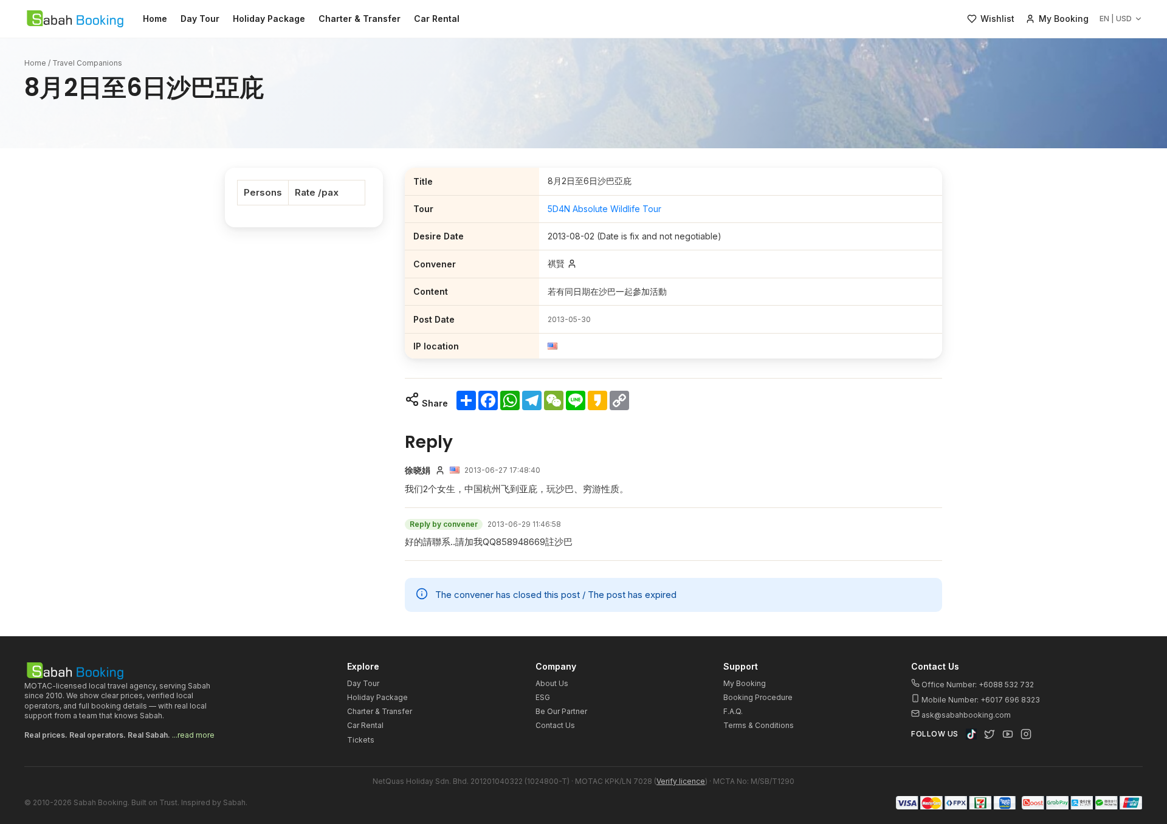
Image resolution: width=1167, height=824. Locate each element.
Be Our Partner (561, 711)
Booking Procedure (758, 697)
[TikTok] (971, 734)
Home (155, 18)
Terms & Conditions (758, 725)
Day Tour (200, 18)
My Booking (744, 683)
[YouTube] (1007, 734)
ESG (542, 697)
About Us (551, 683)
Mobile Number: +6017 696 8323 (980, 699)
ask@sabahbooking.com (966, 714)
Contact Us (555, 725)
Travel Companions (87, 62)
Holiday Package (269, 18)
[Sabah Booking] (75, 19)
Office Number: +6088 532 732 (977, 684)
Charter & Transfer (359, 18)
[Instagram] (1026, 734)
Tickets (360, 739)
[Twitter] (989, 734)
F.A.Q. (733, 711)
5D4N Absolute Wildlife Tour (604, 209)
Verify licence (680, 781)
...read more (193, 735)
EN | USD (1116, 18)
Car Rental (437, 18)
